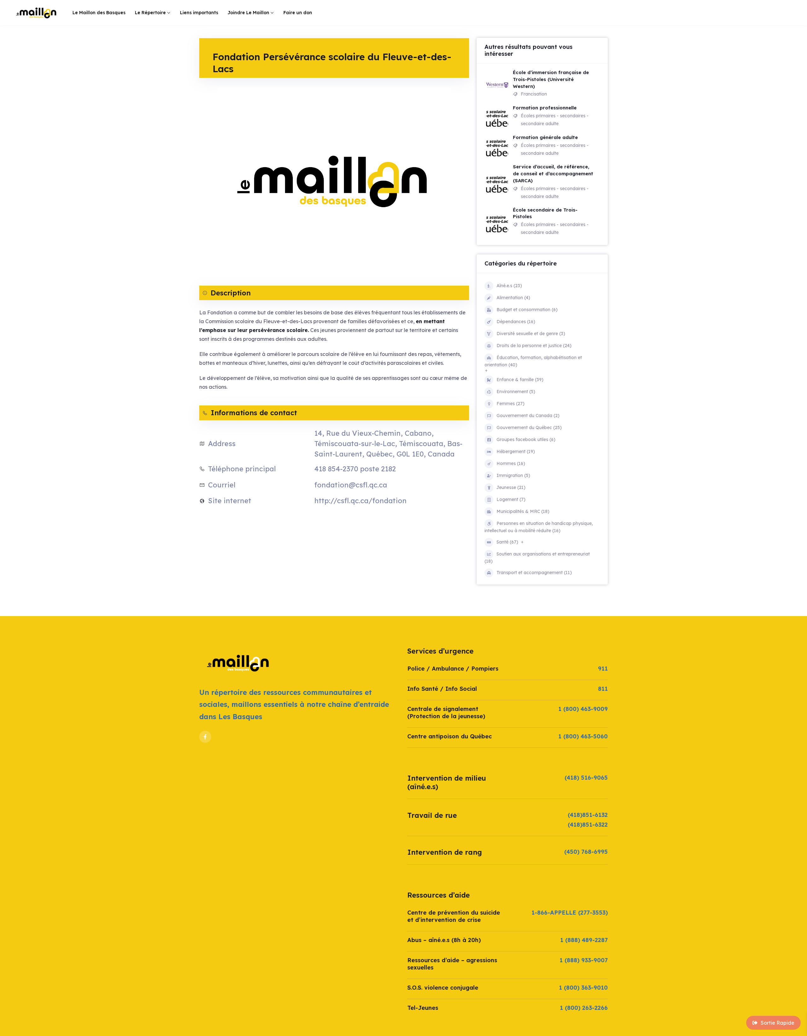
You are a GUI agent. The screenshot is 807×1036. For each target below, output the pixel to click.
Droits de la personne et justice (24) (534, 345)
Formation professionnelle (545, 108)
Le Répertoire (150, 12)
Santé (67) (507, 542)
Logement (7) (510, 499)
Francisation (534, 94)
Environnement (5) (515, 391)
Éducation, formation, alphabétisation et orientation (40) (533, 361)
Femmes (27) (510, 403)
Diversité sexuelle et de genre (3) (530, 333)
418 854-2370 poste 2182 (355, 468)
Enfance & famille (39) (519, 379)
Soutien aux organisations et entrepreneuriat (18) (537, 557)
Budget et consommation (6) (527, 309)
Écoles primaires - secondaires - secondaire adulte (555, 119)
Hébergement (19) (515, 451)
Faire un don (297, 12)
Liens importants (199, 12)
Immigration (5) (513, 475)
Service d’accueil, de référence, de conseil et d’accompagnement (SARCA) (553, 173)
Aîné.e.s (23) (509, 285)
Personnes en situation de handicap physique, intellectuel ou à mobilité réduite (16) (539, 527)
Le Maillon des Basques (99, 12)
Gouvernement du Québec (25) (529, 427)
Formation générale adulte (545, 137)
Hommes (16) (510, 463)
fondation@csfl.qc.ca (350, 484)
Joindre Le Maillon (248, 12)
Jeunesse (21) (510, 487)
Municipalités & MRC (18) (522, 511)
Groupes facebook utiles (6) (525, 439)
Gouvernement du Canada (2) (528, 415)
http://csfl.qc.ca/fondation (360, 500)
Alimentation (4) (513, 297)
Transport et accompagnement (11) (534, 572)
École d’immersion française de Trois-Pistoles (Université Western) (551, 79)
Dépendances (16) (515, 321)
